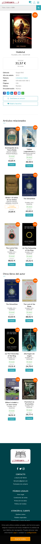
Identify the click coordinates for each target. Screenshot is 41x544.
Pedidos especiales (20, 517)
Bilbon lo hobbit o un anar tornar (11, 404)
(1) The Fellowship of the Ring (29, 249)
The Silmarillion (29, 199)
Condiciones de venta (20, 498)
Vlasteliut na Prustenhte (29, 403)
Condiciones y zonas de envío (20, 521)
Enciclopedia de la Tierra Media (11, 149)
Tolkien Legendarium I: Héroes (29, 150)
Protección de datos (20, 501)
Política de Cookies (20, 504)
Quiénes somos (20, 514)
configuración (31, 532)
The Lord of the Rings (12, 249)
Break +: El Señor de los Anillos (12, 199)
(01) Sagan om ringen (29, 355)
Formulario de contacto (20, 484)
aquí (15, 532)
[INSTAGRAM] (23, 468)
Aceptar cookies (20, 539)
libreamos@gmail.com (20, 481)
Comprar (11, 164)
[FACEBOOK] (17, 468)
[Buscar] (38, 7)
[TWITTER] (20, 468)
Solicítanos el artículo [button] (17, 98)
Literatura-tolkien (22, 78)
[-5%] (12, 136)
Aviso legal (20, 494)
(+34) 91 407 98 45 (20, 478)
